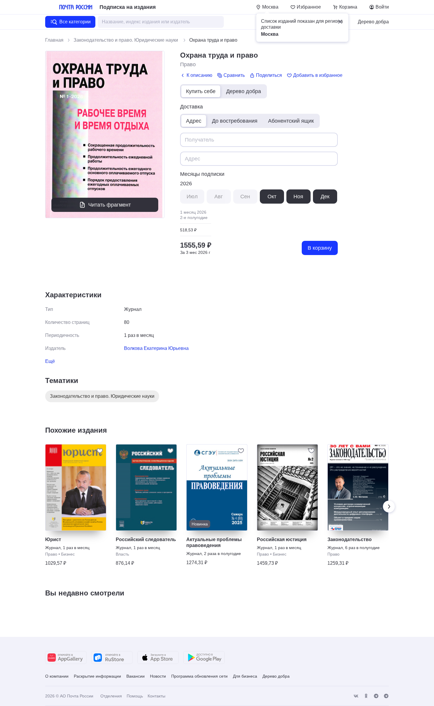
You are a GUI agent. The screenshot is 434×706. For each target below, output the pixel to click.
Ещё (50, 361)
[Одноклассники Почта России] (366, 696)
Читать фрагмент (109, 205)
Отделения (111, 696)
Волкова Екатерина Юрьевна (156, 348)
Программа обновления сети (199, 676)
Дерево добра (373, 21)
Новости (158, 676)
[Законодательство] (358, 487)
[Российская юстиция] (287, 487)
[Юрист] (75, 487)
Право (188, 64)
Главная (54, 40)
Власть (122, 554)
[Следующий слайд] (389, 506)
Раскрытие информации (97, 676)
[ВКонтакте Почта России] (356, 696)
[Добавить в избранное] (100, 451)
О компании (56, 676)
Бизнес (68, 554)
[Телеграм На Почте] (376, 696)
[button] (340, 21)
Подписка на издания (127, 7)
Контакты (156, 696)
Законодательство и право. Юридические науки (126, 40)
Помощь (135, 696)
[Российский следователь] (146, 487)
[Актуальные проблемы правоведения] (216, 487)
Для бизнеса (245, 676)
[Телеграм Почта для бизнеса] (386, 696)
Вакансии (135, 676)
